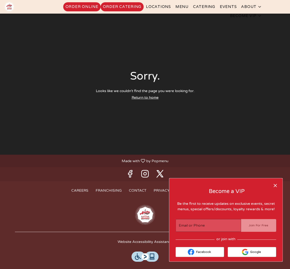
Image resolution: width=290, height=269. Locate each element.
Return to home (145, 97)
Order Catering (122, 6)
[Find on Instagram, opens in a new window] (145, 175)
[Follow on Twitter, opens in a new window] (160, 175)
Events (228, 6)
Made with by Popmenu (85, 161)
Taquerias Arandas (145, 215)
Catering (204, 6)
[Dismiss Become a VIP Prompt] (275, 185)
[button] (251, 6)
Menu (181, 6)
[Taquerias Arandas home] (24, 6)
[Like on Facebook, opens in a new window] (130, 175)
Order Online (81, 6)
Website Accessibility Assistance (145, 242)
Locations (158, 6)
